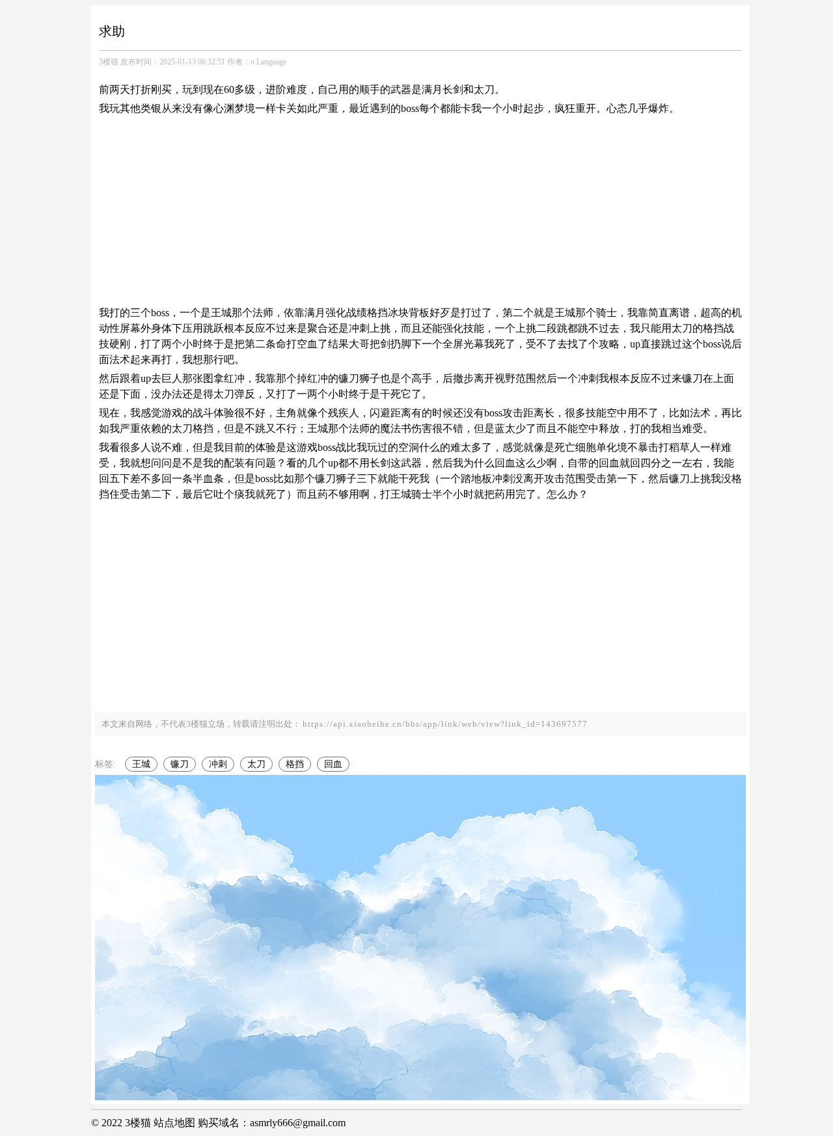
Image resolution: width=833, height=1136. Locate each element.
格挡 (295, 764)
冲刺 (218, 764)
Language (271, 61)
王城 (141, 764)
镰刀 (180, 764)
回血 (333, 764)
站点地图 (174, 1122)
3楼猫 (108, 61)
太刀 (256, 764)
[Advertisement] (420, 211)
